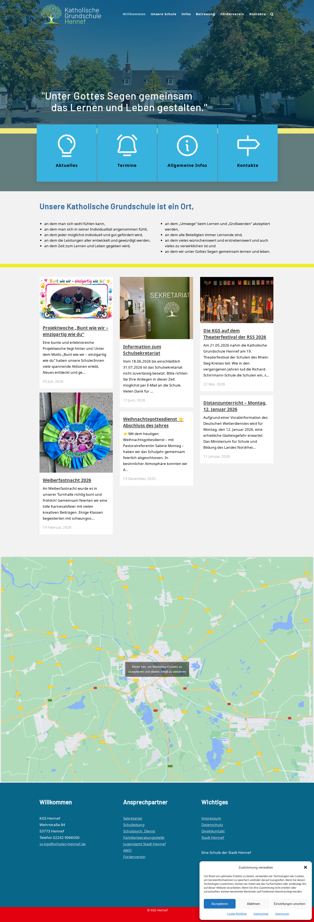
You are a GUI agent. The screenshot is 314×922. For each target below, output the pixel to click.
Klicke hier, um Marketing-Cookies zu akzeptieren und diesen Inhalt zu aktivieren (157, 669)
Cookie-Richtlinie (237, 914)
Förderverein (134, 856)
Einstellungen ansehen (289, 904)
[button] (305, 867)
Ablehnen (253, 904)
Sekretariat (132, 818)
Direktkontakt (213, 831)
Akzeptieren (219, 904)
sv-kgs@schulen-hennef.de (63, 843)
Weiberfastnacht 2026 (67, 480)
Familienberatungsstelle (143, 837)
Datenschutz (261, 914)
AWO (127, 850)
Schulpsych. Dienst (139, 831)
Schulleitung (133, 824)
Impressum (282, 914)
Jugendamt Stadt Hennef (144, 843)
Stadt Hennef (212, 837)
